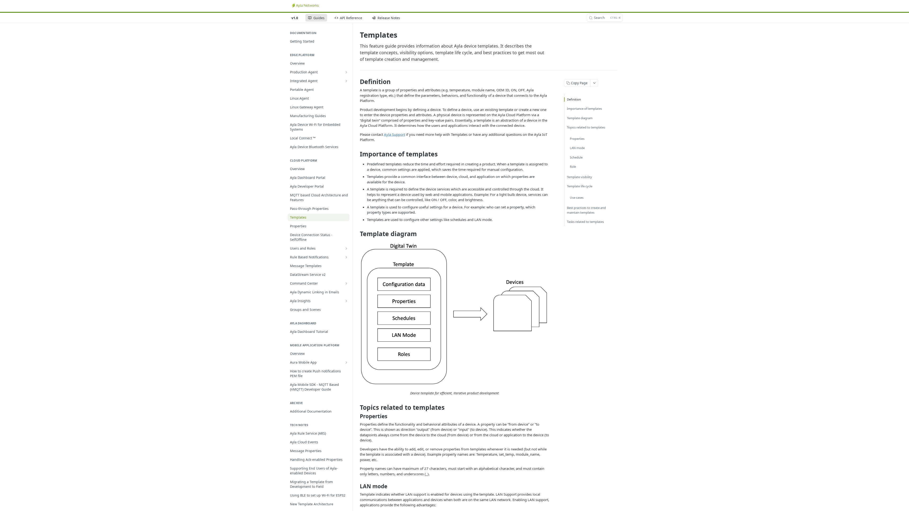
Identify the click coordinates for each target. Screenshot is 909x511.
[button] (454, 314)
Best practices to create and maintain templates (586, 210)
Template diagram (580, 118)
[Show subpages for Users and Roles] (346, 248)
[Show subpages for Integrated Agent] (346, 81)
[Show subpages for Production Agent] (346, 72)
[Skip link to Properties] (357, 416)
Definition (574, 99)
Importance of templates (584, 108)
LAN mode (577, 148)
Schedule (576, 157)
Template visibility (579, 177)
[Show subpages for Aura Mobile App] (346, 362)
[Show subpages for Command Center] (346, 283)
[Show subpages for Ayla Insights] (346, 301)
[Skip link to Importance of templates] (357, 154)
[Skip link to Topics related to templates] (357, 407)
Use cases (577, 197)
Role (573, 166)
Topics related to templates (586, 127)
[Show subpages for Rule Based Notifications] (346, 257)
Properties (577, 139)
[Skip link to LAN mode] (357, 486)
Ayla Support (394, 134)
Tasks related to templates (585, 222)
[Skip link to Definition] (357, 81)
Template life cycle (579, 186)
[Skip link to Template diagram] (357, 233)
